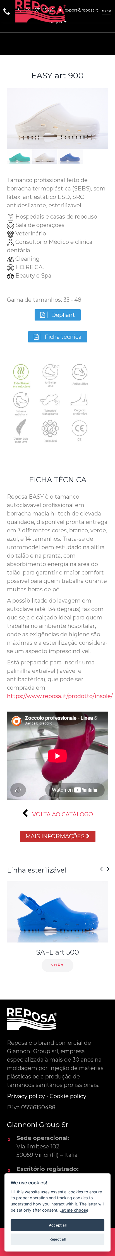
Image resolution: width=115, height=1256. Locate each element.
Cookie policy (68, 1096)
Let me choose (73, 1210)
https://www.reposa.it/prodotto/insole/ (60, 696)
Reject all (57, 1239)
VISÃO (57, 965)
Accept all (57, 1225)
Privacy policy (26, 1096)
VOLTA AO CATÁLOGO (62, 814)
